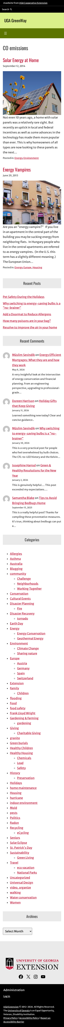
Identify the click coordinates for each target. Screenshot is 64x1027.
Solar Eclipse (18, 842)
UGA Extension (11, 1006)
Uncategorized (20, 877)
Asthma (15, 558)
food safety (17, 708)
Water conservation (23, 897)
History (15, 773)
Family (14, 688)
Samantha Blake (23, 498)
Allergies (16, 553)
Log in (6, 996)
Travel (14, 862)
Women (15, 902)
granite (15, 738)
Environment (31, 158)
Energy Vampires (17, 169)
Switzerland (25, 678)
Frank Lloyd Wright (22, 713)
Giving (14, 728)
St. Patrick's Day (21, 847)
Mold (13, 808)
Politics (15, 818)
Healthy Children (21, 748)
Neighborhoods (27, 583)
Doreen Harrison (23, 401)
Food (13, 703)
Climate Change (28, 648)
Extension (17, 683)
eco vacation (25, 867)
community (18, 573)
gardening (24, 723)
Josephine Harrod (24, 465)
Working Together (29, 588)
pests (13, 813)
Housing (37, 267)
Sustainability (19, 852)
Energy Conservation (31, 633)
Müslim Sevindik (23, 355)
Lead (20, 763)
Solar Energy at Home (21, 60)
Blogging (16, 568)
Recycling (16, 827)
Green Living (25, 857)
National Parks (27, 872)
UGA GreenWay (15, 20)
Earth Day (16, 623)
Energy (18, 158)
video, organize (20, 887)
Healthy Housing (21, 753)
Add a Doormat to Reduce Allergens (27, 314)
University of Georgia (19, 1010)
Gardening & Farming (24, 718)
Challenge (24, 578)
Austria (22, 663)
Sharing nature (27, 653)
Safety (21, 768)
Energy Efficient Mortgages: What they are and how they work (36, 360)
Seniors (15, 837)
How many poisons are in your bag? (27, 321)
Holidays (16, 783)
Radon (14, 823)
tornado (22, 618)
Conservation (19, 593)
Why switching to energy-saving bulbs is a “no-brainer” (36, 433)
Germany (23, 668)
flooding (16, 698)
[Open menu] (5, 33)
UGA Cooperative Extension (33, 3)
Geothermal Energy (30, 638)
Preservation (25, 778)
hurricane (16, 798)
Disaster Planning (22, 603)
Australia (16, 563)
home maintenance (23, 788)
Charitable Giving (29, 733)
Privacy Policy (10, 1018)
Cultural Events (20, 598)
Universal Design (21, 882)
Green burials (19, 743)
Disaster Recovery (22, 613)
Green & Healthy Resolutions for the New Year (34, 470)
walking (15, 892)
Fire (19, 608)
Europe (27, 267)
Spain (21, 673)
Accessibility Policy (29, 1018)
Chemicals (24, 758)
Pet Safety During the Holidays (23, 297)
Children (23, 693)
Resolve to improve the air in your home (30, 327)
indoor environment (24, 803)
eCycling (23, 832)
